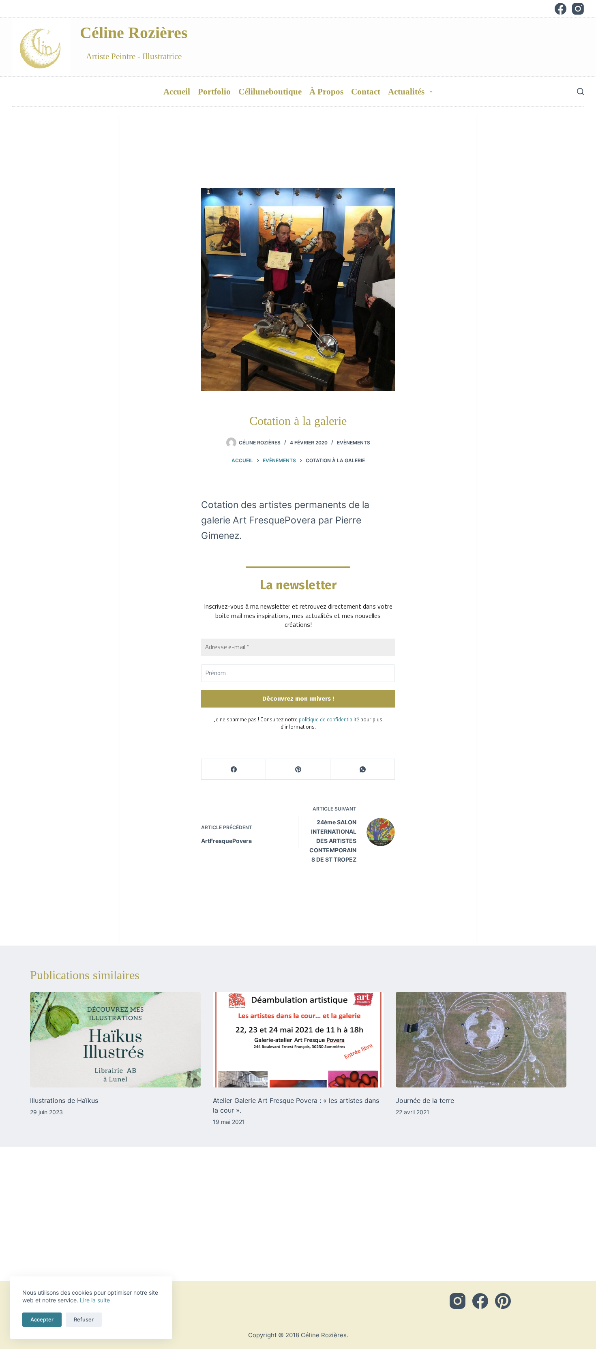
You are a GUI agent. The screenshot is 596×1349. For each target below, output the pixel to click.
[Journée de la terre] (481, 1040)
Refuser (84, 1319)
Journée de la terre (425, 1100)
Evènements (353, 443)
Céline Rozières (134, 33)
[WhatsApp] (362, 769)
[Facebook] (560, 9)
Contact (365, 92)
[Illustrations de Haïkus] (115, 1040)
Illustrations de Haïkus (64, 1100)
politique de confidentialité (329, 719)
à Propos (326, 92)
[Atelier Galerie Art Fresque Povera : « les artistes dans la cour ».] (298, 1040)
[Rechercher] (580, 91)
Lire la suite (95, 1300)
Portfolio (214, 92)
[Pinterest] (298, 769)
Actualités (406, 92)
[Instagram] (578, 9)
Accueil (176, 92)
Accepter (42, 1319)
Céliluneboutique (270, 92)
